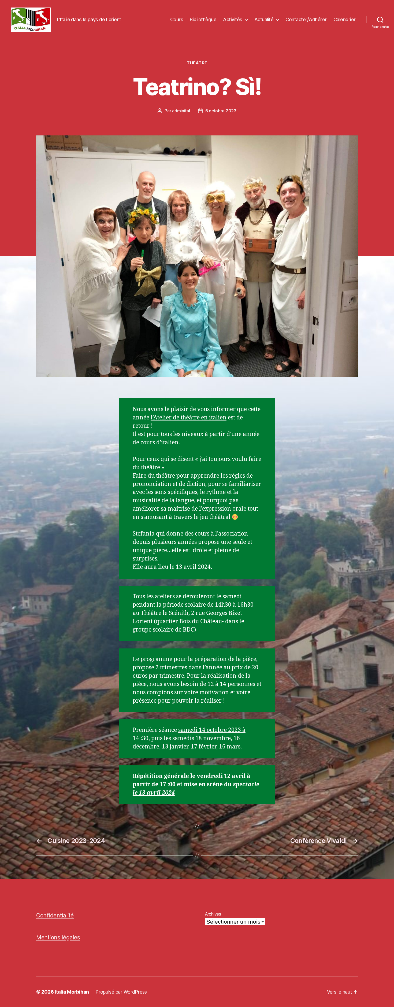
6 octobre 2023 (220, 110)
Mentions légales (58, 937)
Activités (232, 19)
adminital (181, 110)
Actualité (264, 19)
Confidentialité (55, 915)
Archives (213, 914)
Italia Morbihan (72, 992)
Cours (176, 19)
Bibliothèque (203, 19)
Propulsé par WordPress (121, 992)
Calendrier (344, 19)
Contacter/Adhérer (306, 19)
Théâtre (197, 63)
